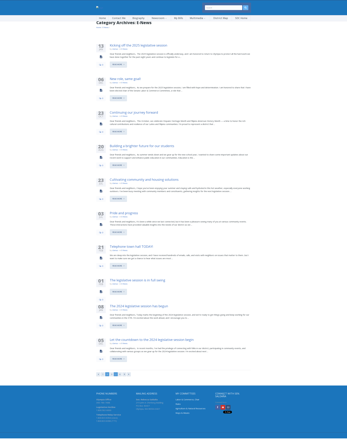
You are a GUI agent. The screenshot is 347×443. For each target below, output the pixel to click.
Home (102, 18)
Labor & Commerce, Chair (187, 399)
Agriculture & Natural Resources (190, 408)
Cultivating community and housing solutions (144, 179)
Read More (118, 64)
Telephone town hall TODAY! (131, 246)
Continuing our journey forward (134, 112)
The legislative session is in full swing (137, 280)
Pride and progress (124, 213)
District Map (220, 18)
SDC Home (241, 18)
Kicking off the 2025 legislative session (138, 45)
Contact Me (119, 18)
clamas (115, 49)
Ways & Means (182, 413)
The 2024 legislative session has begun (139, 306)
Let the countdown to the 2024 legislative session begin (152, 339)
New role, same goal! (125, 78)
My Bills (178, 18)
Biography (138, 18)
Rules (178, 404)
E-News (106, 27)
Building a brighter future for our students (142, 146)
